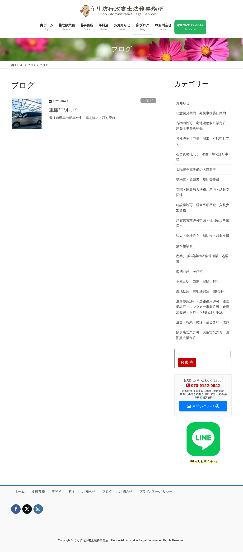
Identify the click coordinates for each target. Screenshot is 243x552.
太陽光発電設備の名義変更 (196, 169)
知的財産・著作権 (189, 271)
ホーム (20, 491)
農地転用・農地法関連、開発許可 (201, 291)
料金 (72, 491)
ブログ (148, 100)
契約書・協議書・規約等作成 (197, 179)
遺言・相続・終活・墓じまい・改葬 (202, 322)
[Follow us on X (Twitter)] (27, 509)
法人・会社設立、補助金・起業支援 (202, 236)
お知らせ (182, 103)
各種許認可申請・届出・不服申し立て (202, 141)
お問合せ (125, 491)
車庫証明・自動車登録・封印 (197, 281)
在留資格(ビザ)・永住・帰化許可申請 (202, 156)
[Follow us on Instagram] (38, 509)
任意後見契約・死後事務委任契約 (201, 113)
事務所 (57, 491)
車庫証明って (63, 110)
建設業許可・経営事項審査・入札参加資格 (202, 207)
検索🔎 (187, 362)
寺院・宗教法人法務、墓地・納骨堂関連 (202, 192)
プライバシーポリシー (156, 491)
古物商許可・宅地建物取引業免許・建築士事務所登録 (202, 125)
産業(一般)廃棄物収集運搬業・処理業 (202, 258)
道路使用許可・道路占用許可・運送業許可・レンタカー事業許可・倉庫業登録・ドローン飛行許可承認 (202, 306)
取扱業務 (38, 491)
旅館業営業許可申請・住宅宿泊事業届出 (202, 223)
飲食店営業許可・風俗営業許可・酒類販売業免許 (202, 335)
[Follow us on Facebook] (16, 509)
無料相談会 (184, 246)
